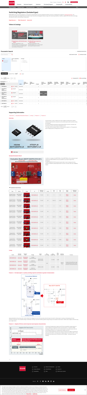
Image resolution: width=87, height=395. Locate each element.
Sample (16, 86)
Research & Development (50, 366)
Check (75, 195)
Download (20, 257)
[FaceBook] (43, 381)
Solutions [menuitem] (38, 4)
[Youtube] (48, 381)
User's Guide (67, 195)
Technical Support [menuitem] (28, 4)
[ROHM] (12, 3)
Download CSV (76, 78)
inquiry (14, 88)
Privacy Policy (28, 393)
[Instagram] (51, 381)
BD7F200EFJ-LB (35, 228)
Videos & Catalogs (12, 7)
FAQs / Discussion (21, 20)
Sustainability (36, 371)
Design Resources (40, 7)
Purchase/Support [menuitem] (48, 4)
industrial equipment (68, 14)
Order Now (15, 152)
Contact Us (59, 2)
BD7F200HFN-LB (34, 239)
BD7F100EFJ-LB (35, 195)
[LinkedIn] (45, 381)
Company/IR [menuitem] (59, 4)
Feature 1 (37, 115)
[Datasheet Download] (11, 86)
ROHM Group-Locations (62, 371)
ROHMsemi (40, 381)
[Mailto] (53, 381)
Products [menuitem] (19, 4)
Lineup (31, 115)
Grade (16, 73)
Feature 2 (43, 115)
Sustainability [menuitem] (68, 4)
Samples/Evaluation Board (22, 115)
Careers (54, 2)
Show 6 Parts (4, 73)
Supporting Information (30, 7)
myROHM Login (74, 2)
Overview (11, 115)
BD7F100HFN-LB (34, 211)
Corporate (35, 366)
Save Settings (83, 78)
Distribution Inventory (25, 258)
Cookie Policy (35, 393)
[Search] (63, 2)
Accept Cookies (71, 389)
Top (77, 7)
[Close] (85, 390)
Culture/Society (48, 369)
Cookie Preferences (62, 389)
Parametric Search (21, 7)
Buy (13, 86)
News (51, 2)
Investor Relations (37, 369)
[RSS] (37, 381)
